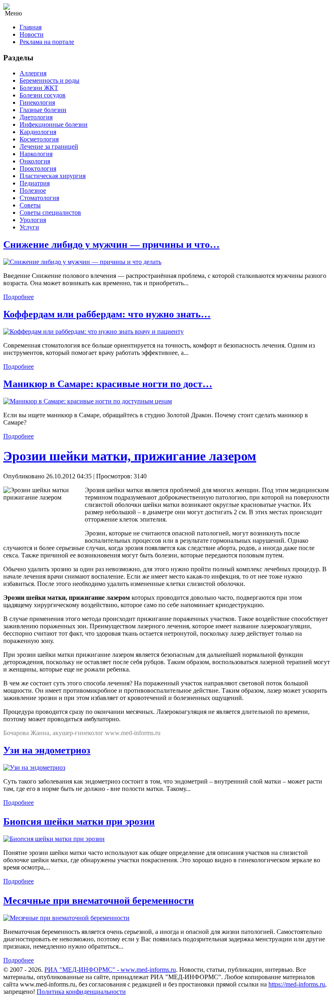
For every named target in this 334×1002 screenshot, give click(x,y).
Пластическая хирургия (53, 175)
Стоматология (39, 197)
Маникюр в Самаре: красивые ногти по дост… (107, 384)
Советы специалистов (50, 212)
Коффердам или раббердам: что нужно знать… (107, 314)
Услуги (29, 227)
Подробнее (18, 296)
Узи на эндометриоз (46, 750)
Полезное (33, 190)
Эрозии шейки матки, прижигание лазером (129, 456)
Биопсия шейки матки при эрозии (79, 821)
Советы (30, 205)
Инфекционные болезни (54, 124)
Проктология (38, 168)
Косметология (39, 139)
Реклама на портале (47, 41)
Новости (32, 34)
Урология (33, 219)
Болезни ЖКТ (39, 87)
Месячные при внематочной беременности (98, 900)
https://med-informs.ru (296, 984)
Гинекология (37, 102)
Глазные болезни (43, 109)
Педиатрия (35, 183)
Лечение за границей (49, 146)
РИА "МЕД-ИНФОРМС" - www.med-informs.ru (110, 969)
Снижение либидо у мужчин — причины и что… (111, 244)
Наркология (36, 153)
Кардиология (38, 131)
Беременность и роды (49, 80)
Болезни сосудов (43, 95)
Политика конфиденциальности (81, 991)
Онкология (35, 161)
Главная (31, 27)
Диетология (36, 117)
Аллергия (33, 73)
